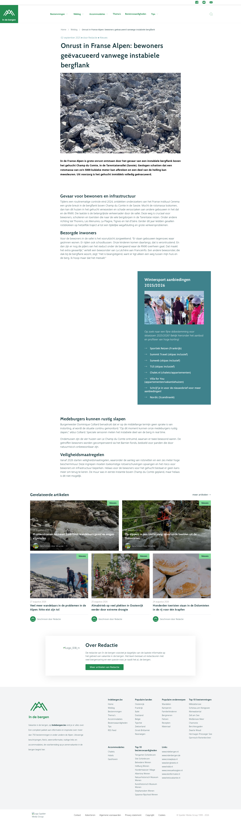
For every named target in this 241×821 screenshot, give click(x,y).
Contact (77, 815)
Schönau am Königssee (199, 708)
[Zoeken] (210, 14)
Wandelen (166, 704)
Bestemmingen (57, 14)
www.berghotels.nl (170, 762)
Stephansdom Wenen (144, 790)
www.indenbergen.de (171, 755)
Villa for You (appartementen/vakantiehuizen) (164, 380)
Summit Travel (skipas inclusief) (168, 354)
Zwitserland (140, 726)
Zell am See (194, 715)
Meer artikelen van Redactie (104, 667)
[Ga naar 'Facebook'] (196, 2)
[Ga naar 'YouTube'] (211, 2)
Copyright (150, 815)
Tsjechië (138, 722)
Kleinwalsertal (195, 711)
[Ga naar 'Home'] (9, 14)
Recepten (166, 722)
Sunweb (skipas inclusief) (164, 360)
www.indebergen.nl (170, 751)
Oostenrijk (139, 704)
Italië (137, 711)
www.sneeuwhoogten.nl (172, 770)
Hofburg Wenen (142, 766)
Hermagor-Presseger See (200, 734)
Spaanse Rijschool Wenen (146, 794)
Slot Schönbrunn (142, 758)
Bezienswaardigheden (135, 14)
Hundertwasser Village (145, 769)
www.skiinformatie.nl (171, 774)
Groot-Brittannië (142, 730)
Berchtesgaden (196, 726)
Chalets (111, 751)
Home (63, 29)
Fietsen (165, 719)
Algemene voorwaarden (110, 815)
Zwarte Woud (195, 730)
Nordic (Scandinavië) (161, 397)
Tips (153, 14)
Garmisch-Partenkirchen (200, 737)
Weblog (77, 14)
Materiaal (166, 726)
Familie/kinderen (169, 711)
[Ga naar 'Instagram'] (204, 2)
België (137, 719)
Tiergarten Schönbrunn (145, 754)
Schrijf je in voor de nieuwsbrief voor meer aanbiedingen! (172, 389)
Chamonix (193, 722)
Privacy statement (133, 815)
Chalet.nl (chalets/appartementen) (170, 372)
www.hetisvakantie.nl (171, 777)
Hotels (111, 755)
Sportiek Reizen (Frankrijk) (165, 348)
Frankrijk (139, 708)
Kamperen (166, 708)
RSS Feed (112, 730)
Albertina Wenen (142, 773)
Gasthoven (113, 759)
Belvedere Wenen (143, 762)
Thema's (117, 14)
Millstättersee (195, 704)
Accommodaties (97, 14)
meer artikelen (200, 494)
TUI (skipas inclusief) (162, 366)
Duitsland (139, 715)
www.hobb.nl (167, 766)
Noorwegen (140, 734)
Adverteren (90, 815)
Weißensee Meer (196, 719)
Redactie (92, 37)
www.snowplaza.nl (170, 759)
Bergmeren (167, 715)
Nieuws (104, 37)
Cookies (161, 815)
